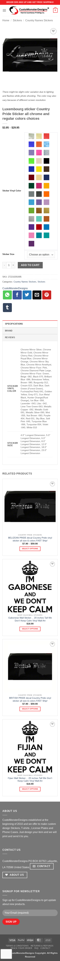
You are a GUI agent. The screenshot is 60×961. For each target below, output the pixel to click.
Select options (30, 549)
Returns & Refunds (42, 946)
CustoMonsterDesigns (15, 288)
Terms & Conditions (17, 946)
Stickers (17, 20)
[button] (4, 10)
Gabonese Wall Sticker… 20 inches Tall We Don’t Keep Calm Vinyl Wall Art (30, 619)
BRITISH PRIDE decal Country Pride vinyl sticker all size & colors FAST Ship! (30, 699)
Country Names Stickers (39, 20)
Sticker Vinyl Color (11, 191)
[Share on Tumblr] (7, 307)
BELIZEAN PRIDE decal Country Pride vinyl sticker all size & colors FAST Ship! (30, 539)
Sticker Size (8, 254)
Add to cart (30, 265)
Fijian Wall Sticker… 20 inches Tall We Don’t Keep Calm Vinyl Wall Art (30, 779)
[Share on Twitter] (27, 294)
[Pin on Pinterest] (46, 294)
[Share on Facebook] (17, 294)
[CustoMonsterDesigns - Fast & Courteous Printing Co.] (30, 10)
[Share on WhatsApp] (7, 294)
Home (5, 20)
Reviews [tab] (10, 337)
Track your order (21, 948)
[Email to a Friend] (36, 294)
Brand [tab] (8, 331)
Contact (45, 948)
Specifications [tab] (14, 324)
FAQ (36, 948)
